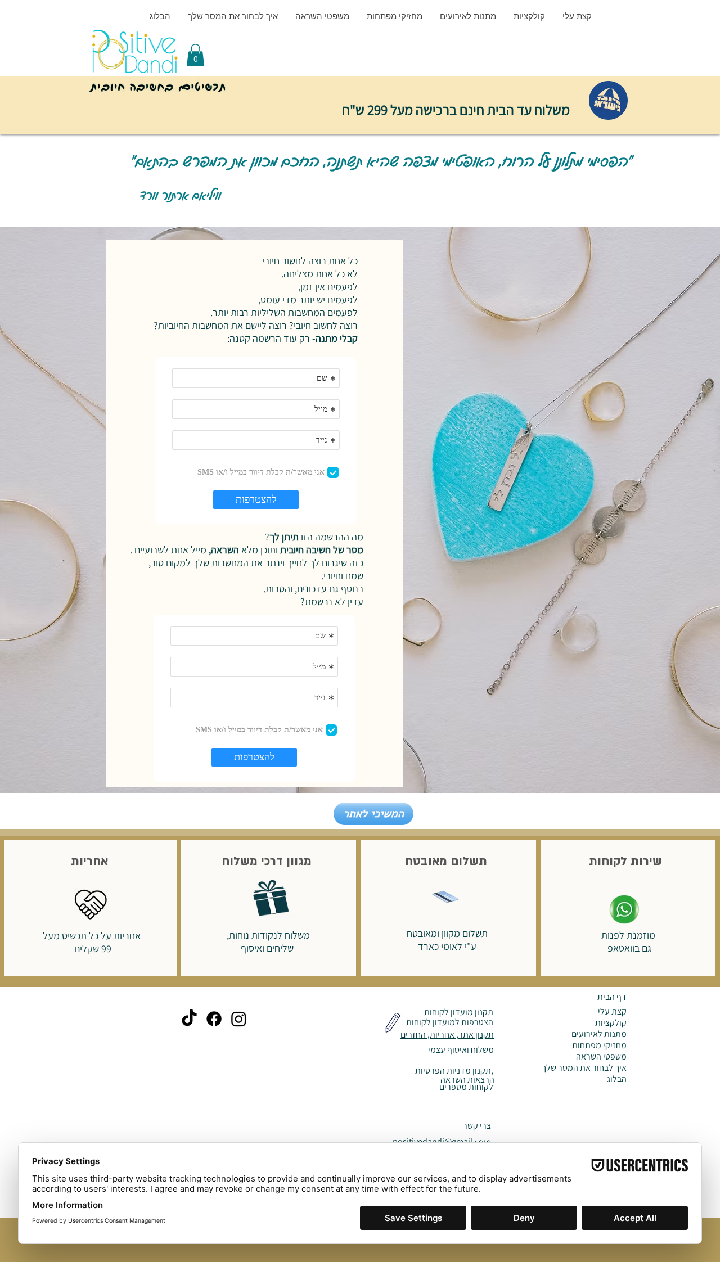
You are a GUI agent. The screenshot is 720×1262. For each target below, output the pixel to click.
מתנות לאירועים (599, 1034)
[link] (195, 55)
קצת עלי (612, 1011)
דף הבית (612, 997)
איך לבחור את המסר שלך (584, 1068)
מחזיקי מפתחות (599, 1045)
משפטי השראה (601, 1056)
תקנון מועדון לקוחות (457, 1012)
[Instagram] (239, 1019)
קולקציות (611, 1023)
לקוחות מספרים (465, 1087)
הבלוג (617, 1079)
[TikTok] (189, 1019)
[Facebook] (214, 1019)
